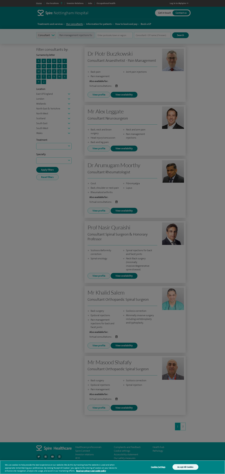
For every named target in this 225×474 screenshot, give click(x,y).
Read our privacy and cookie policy (91, 471)
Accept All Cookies (185, 467)
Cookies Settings (158, 467)
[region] (112, 467)
